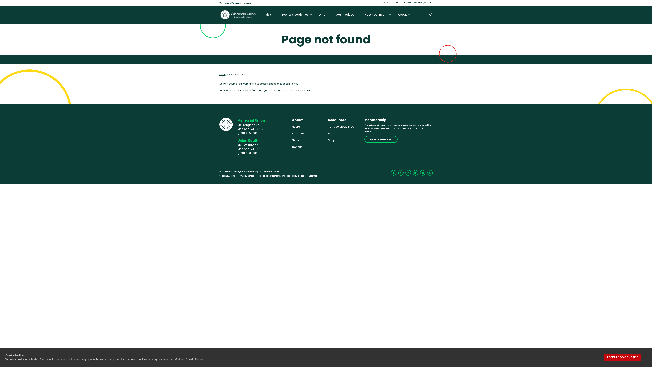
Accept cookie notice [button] (622, 357)
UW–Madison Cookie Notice (186, 359)
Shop (385, 2)
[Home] (238, 14)
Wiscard (333, 133)
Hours (296, 127)
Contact (298, 147)
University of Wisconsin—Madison (235, 3)
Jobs (395, 2)
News (295, 140)
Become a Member (381, 139)
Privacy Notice (247, 175)
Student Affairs (227, 175)
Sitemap (313, 175)
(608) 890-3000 (248, 153)
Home (222, 74)
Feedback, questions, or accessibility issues (281, 175)
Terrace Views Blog (341, 127)
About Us (298, 133)
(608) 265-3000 (248, 133)
